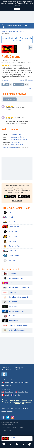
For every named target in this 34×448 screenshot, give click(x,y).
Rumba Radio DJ (14, 321)
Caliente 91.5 (13, 292)
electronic (4, 62)
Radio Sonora (14, 256)
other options (17, 201)
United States (9, 392)
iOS (23, 402)
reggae (13, 62)
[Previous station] (10, 444)
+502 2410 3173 (16, 134)
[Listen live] (30, 47)
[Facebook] (28, 80)
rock (9, 62)
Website (22, 80)
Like (7, 84)
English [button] (17, 369)
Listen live (20, 84)
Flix (10, 212)
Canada (7, 395)
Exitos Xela (13, 222)
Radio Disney (13, 316)
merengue (23, 62)
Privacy (8, 427)
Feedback (14, 427)
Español (5, 80)
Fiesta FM (12, 251)
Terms (3, 427)
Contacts (30, 88)
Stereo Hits (13, 306)
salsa (18, 62)
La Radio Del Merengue (17, 330)
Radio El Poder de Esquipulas (19, 288)
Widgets (21, 427)
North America (15, 408)
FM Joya (12, 260)
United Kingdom (23, 392)
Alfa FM (11, 217)
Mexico (7, 382)
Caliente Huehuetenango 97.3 (19, 325)
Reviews (19, 65)
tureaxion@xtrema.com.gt (19, 139)
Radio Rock (13, 302)
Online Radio (7, 369)
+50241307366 (15, 142)
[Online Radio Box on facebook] (3, 417)
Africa (3, 408)
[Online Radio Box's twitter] (7, 417)
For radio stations (6, 430)
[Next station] (23, 444)
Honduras (17, 382)
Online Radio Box (14, 26)
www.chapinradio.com (17, 137)
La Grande (12, 283)
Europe (4, 411)
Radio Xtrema (14, 227)
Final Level (10, 424)
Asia (8, 408)
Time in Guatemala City (10, 148)
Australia (17, 395)
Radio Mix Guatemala (16, 311)
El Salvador (8, 385)
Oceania (9, 411)
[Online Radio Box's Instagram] (12, 417)
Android (17, 402)
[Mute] (30, 444)
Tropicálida (13, 236)
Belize (26, 382)
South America (25, 408)
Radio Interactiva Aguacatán (19, 297)
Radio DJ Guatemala (16, 278)
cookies (13, 2)
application (8, 188)
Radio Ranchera (14, 231)
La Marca (12, 241)
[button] (17, 444)
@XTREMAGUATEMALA (18, 145)
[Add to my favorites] (4, 444)
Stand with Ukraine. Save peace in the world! (17, 39)
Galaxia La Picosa (15, 246)
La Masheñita (13, 273)
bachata (30, 62)
